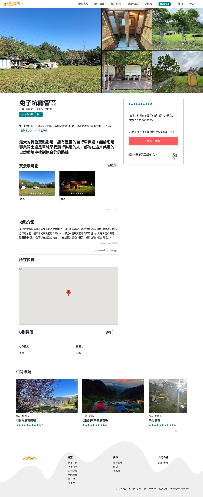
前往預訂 (154, 140)
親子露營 (99, 3)
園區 (22, 198)
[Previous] (23, 183)
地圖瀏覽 (72, 474)
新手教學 (118, 462)
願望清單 (165, 4)
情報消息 (83, 3)
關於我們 (163, 462)
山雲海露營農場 (26, 420)
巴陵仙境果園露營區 (95, 420)
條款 (115, 466)
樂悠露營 (154, 420)
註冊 (180, 3)
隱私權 (116, 470)
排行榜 (148, 3)
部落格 (71, 482)
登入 (191, 3)
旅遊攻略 (133, 3)
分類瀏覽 (72, 470)
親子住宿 (116, 3)
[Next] (51, 183)
